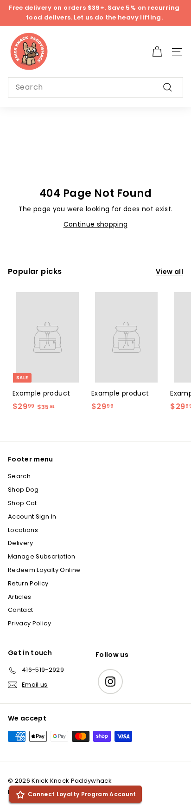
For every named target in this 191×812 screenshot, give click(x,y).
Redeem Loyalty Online (44, 569)
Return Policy (28, 583)
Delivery (20, 543)
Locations (23, 530)
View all (169, 271)
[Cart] (157, 51)
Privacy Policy (29, 623)
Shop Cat (22, 503)
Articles (20, 596)
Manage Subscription (42, 556)
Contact (20, 609)
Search (19, 476)
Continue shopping (96, 224)
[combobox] (95, 87)
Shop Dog (23, 489)
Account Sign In (32, 516)
